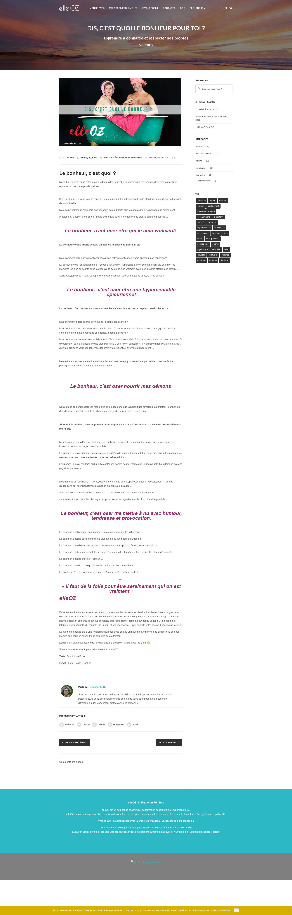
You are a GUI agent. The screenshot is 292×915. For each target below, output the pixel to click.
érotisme (224, 260)
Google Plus (119, 724)
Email (135, 724)
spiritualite (213, 255)
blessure (109, 158)
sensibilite (136, 158)
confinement (213, 206)
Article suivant (167, 742)
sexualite (201, 255)
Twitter (86, 724)
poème (215, 244)
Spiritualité (200, 175)
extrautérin (218, 217)
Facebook (70, 724)
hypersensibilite (204, 227)
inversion (216, 233)
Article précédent (76, 742)
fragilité (200, 222)
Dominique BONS (97, 687)
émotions (119, 158)
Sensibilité (162, 158)
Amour (152, 158)
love (226, 233)
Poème (199, 161)
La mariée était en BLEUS (207, 109)
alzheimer (201, 200)
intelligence (220, 227)
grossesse (212, 222)
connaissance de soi (206, 211)
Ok (236, 910)
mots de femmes (203, 154)
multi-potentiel (212, 238)
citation (200, 206)
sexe (226, 249)
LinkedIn (102, 724)
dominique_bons (88, 158)
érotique (213, 260)
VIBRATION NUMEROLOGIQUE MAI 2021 (211, 118)
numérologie (203, 244)
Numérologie (204, 181)
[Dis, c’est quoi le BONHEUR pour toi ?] (120, 113)
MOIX (127, 158)
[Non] (288, 910)
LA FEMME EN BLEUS (205, 127)
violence (225, 255)
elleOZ (114, 650)
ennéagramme (203, 217)
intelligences (202, 233)
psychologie (202, 249)
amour (212, 200)
